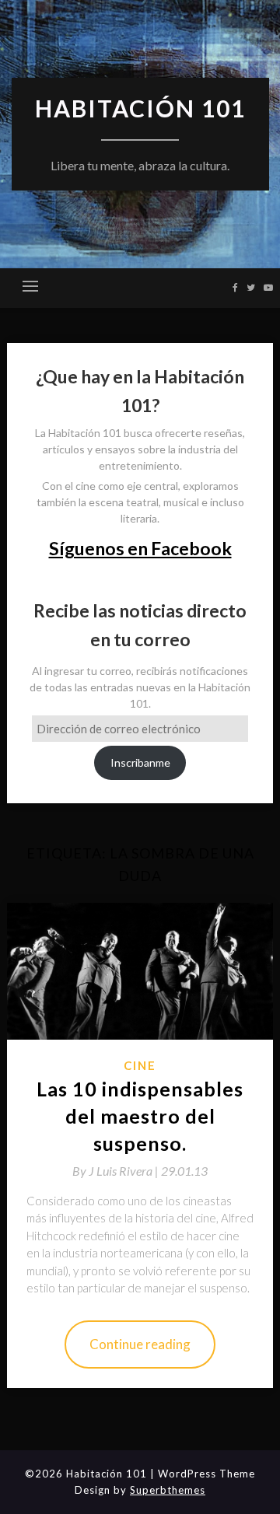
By (116, 1170)
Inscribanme (140, 762)
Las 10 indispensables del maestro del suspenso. (140, 1116)
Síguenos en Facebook (140, 548)
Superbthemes (167, 1490)
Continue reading (140, 1344)
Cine (140, 1065)
